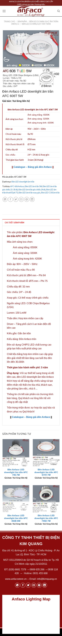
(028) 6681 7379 (18, 569)
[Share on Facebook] (10, 199)
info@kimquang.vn (47, 579)
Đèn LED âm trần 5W (33, 186)
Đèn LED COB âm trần (50, 192)
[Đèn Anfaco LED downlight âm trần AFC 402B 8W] (15, 498)
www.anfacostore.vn (16, 579)
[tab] (31, 222)
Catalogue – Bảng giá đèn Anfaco (33, 167)
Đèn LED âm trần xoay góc (29, 192)
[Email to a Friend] (21, 199)
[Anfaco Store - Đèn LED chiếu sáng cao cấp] (31, 11)
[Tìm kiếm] (58, 11)
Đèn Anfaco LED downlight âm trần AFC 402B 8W (16, 518)
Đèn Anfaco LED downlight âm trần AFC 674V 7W (46, 472)
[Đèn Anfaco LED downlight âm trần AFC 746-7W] (15, 452)
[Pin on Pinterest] (26, 199)
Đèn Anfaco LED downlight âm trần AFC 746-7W (16, 472)
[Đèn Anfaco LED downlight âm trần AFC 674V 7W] (46, 452)
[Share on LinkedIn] (32, 199)
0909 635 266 (37, 569)
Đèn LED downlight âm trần (36, 24)
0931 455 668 (40, 573)
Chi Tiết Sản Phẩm (14, 222)
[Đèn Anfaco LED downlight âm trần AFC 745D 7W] (46, 498)
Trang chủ (9, 21)
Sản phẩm (22, 21)
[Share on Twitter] (15, 199)
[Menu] (4, 11)
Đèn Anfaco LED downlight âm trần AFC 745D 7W (46, 518)
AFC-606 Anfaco (17, 186)
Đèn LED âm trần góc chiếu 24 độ (32, 189)
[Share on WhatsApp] (5, 199)
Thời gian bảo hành (15, 160)
